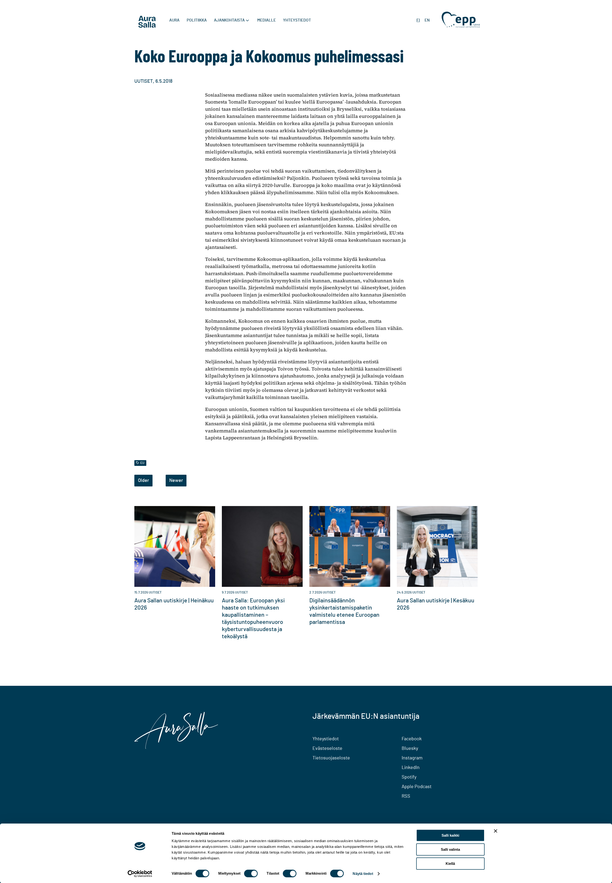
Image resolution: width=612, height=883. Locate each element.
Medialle (266, 20)
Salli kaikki (450, 835)
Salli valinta (450, 849)
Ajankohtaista (229, 20)
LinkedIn (411, 767)
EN (427, 20)
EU (142, 463)
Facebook (412, 738)
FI (418, 20)
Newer (176, 480)
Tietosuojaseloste (331, 758)
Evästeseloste (327, 748)
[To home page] (147, 22)
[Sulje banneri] (495, 831)
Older (143, 480)
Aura (174, 20)
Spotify (409, 777)
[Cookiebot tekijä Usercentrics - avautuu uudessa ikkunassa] (140, 873)
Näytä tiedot (363, 874)
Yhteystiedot (297, 20)
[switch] (251, 873)
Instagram (412, 758)
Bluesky (410, 748)
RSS (406, 796)
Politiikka (197, 20)
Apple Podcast (417, 786)
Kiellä (450, 863)
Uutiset (143, 81)
